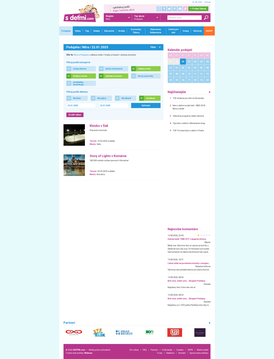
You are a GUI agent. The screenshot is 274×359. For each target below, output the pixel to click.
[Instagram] (159, 8)
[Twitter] (169, 8)
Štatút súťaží (202, 350)
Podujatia (84, 55)
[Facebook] (164, 8)
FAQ (145, 350)
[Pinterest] (174, 8)
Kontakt (182, 353)
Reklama (170, 353)
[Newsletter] (180, 8)
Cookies (180, 350)
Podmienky (167, 350)
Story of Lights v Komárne (108, 156)
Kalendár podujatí (180, 50)
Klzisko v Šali (99, 126)
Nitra (76, 55)
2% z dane (134, 350)
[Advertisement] (189, 180)
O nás (159, 353)
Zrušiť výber (74, 114)
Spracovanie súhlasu (199, 353)
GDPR (190, 350)
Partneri (154, 350)
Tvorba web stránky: (79, 353)
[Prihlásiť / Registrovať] (185, 8)
